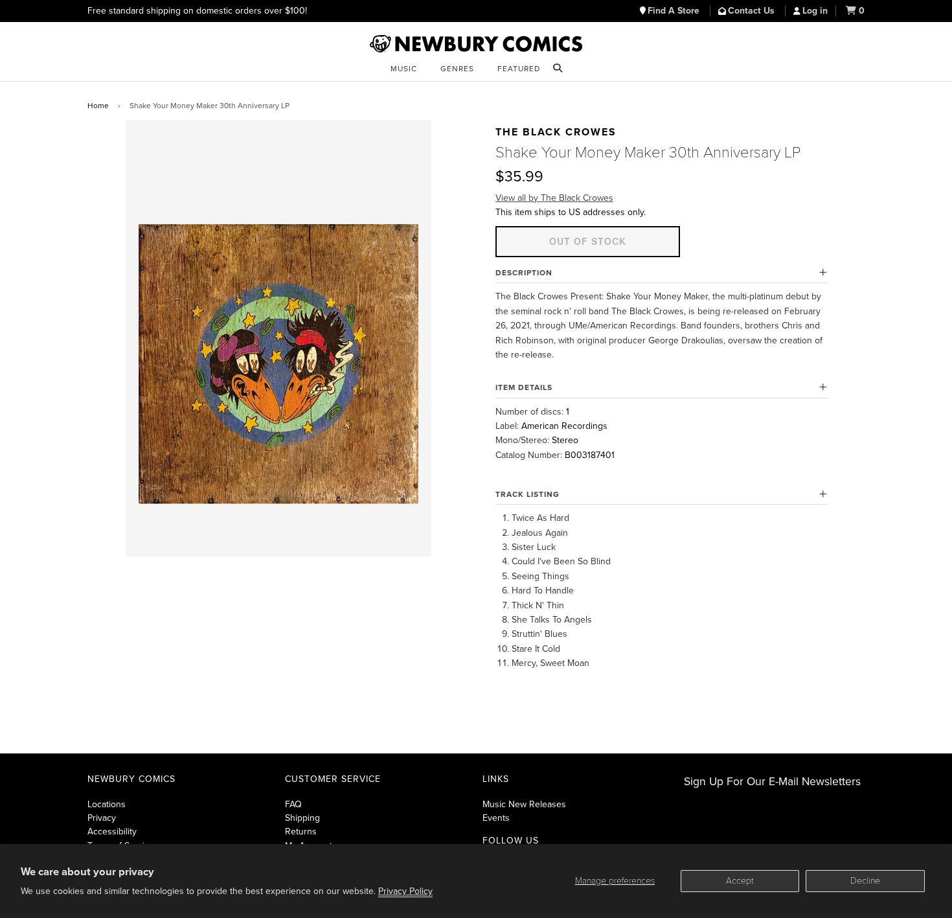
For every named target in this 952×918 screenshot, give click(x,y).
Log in (815, 10)
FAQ (293, 804)
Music (404, 68)
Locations (106, 804)
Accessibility (112, 831)
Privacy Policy (405, 891)
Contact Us (752, 10)
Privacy (101, 817)
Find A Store (675, 10)
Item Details (523, 387)
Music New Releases (524, 804)
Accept (740, 880)
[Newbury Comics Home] (476, 44)
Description (523, 272)
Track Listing (527, 494)
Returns (301, 831)
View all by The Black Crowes (554, 197)
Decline (865, 880)
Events (496, 817)
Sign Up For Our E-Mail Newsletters (772, 781)
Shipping (302, 817)
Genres (457, 68)
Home (98, 105)
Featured (518, 68)
